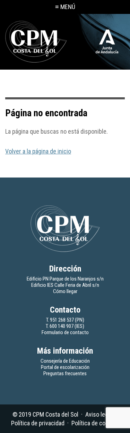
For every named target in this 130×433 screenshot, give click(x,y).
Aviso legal (98, 414)
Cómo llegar (65, 291)
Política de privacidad (37, 423)
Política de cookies (95, 423)
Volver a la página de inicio (38, 151)
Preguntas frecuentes (65, 373)
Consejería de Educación (65, 361)
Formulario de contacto (65, 332)
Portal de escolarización (65, 367)
